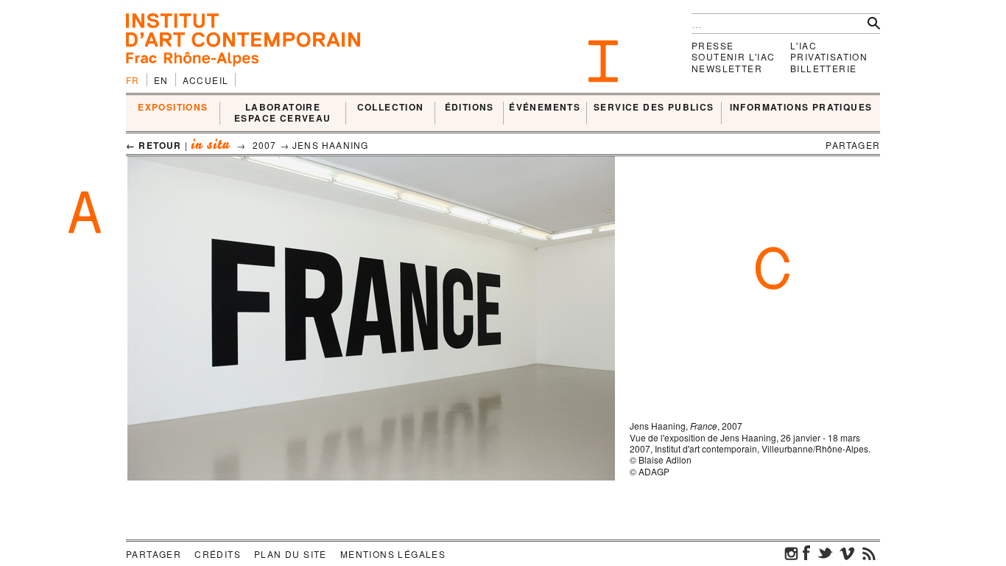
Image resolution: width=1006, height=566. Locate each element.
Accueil (206, 80)
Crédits (217, 553)
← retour (154, 145)
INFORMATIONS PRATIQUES (801, 107)
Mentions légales (393, 553)
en (161, 80)
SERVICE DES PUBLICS (654, 107)
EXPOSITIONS (173, 107)
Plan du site (290, 553)
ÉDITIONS (469, 107)
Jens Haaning (330, 145)
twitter (825, 553)
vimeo (847, 553)
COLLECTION (390, 107)
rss (869, 553)
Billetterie (823, 68)
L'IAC (803, 45)
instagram (791, 553)
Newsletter (727, 68)
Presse (713, 45)
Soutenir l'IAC (733, 56)
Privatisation (829, 56)
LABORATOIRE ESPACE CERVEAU (282, 113)
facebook (806, 553)
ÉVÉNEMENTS (544, 107)
